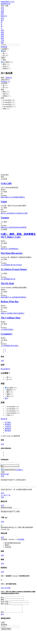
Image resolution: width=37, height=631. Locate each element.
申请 (7, 77)
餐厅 (7, 197)
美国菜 (21, 297)
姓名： (3, 597)
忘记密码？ (19, 470)
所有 (4, 51)
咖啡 (17, 197)
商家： (3, 77)
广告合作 (8, 426)
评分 (8, 369)
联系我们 (8, 424)
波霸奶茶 (23, 227)
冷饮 (6, 66)
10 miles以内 (9, 100)
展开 (6, 398)
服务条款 (8, 430)
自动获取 (21, 539)
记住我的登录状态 (9, 470)
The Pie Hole (7, 283)
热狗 (20, 265)
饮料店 (6, 68)
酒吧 (11, 213)
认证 (10, 77)
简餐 (20, 197)
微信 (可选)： (5, 604)
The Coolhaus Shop (10, 317)
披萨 (15, 313)
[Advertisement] (18, 123)
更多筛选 (4, 47)
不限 (6, 109)
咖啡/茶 (3, 197)
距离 (5, 369)
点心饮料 (8, 62)
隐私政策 (8, 428)
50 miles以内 (9, 104)
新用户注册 (5, 474)
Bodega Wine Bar (10, 301)
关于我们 (8, 422)
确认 (2, 419)
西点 (6, 64)
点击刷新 (19, 489)
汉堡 (17, 265)
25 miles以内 (9, 102)
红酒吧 (25, 213)
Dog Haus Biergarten (11, 253)
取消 (5, 419)
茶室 (13, 227)
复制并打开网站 (6, 629)
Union (4, 201)
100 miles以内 (9, 106)
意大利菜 (16, 213)
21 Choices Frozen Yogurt (14, 269)
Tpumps (5, 217)
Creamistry (6, 334)
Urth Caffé (6, 183)
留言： (3, 612)
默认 (2, 369)
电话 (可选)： (5, 601)
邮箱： (3, 599)
